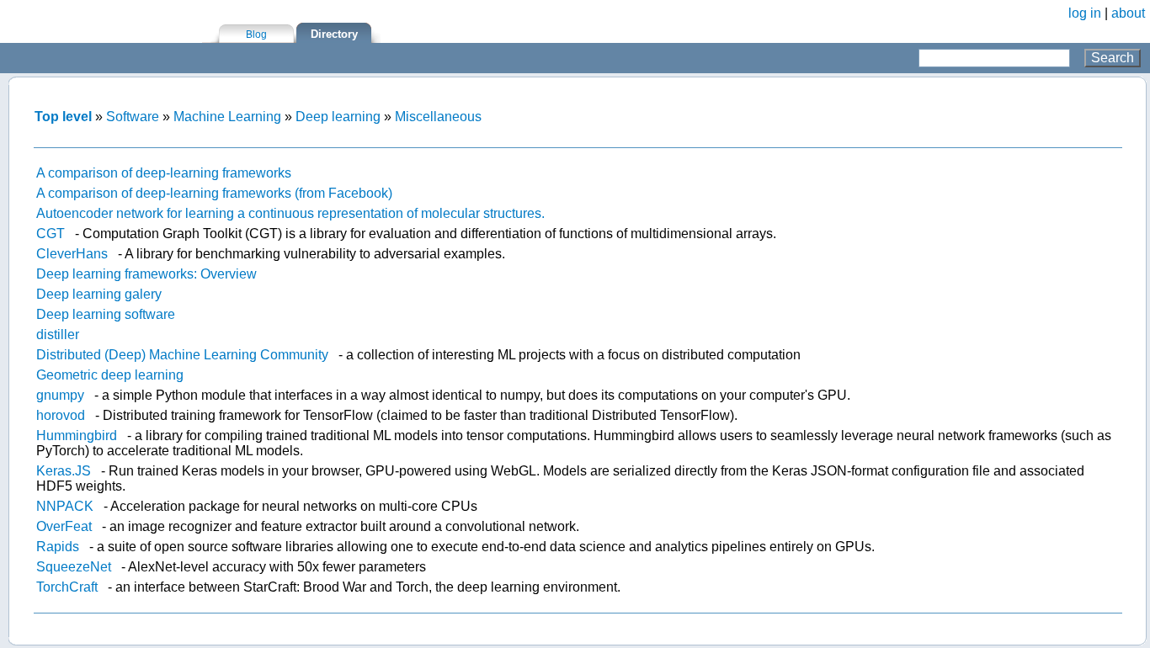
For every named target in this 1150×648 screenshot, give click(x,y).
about (1128, 13)
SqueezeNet (73, 567)
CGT (50, 233)
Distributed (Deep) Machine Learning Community (182, 355)
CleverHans (72, 254)
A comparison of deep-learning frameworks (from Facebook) (214, 193)
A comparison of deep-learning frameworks (163, 173)
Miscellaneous (438, 116)
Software (132, 116)
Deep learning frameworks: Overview (146, 274)
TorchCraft (67, 587)
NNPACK (64, 506)
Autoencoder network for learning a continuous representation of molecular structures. (290, 213)
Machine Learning (227, 116)
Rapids (57, 546)
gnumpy (60, 395)
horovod (60, 415)
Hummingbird (76, 435)
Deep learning (338, 116)
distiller (57, 334)
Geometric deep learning (110, 375)
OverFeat (64, 526)
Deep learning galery (99, 294)
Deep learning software (105, 314)
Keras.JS (63, 471)
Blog (256, 34)
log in (1084, 13)
